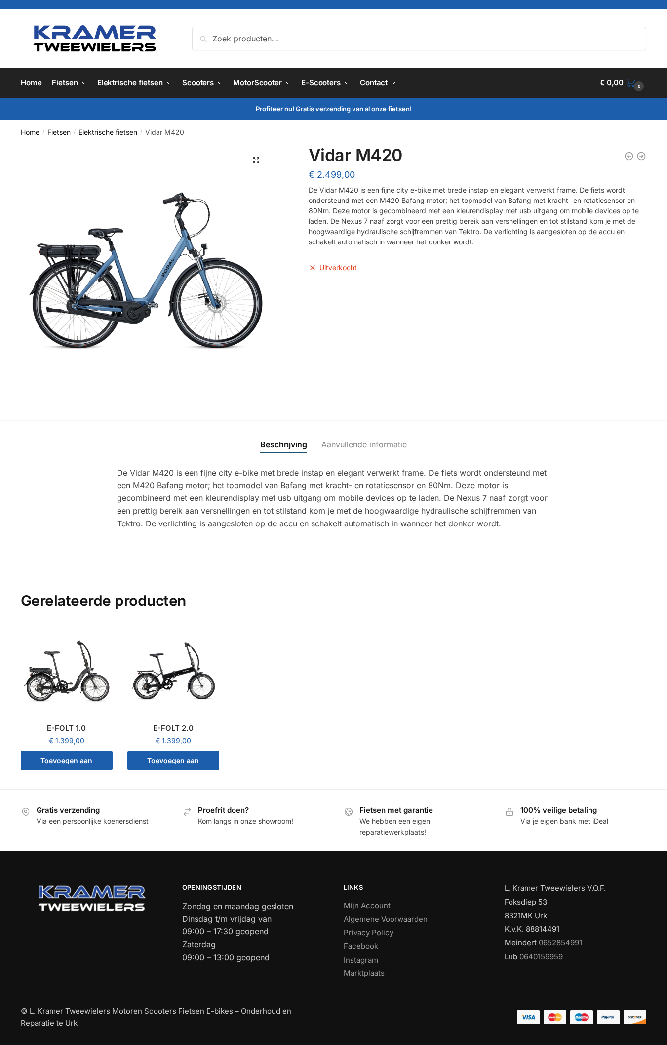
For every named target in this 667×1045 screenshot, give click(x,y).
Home (30, 132)
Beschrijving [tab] (283, 444)
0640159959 (541, 956)
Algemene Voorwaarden (386, 919)
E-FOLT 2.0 (173, 728)
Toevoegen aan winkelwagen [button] (66, 763)
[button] (256, 160)
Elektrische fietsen (107, 132)
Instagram (361, 960)
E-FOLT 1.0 (66, 728)
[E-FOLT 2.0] (173, 671)
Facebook (361, 946)
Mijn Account (367, 905)
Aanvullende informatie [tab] (364, 444)
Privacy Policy (368, 932)
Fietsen (59, 132)
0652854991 (560, 942)
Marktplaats (364, 973)
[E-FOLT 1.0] (67, 671)
